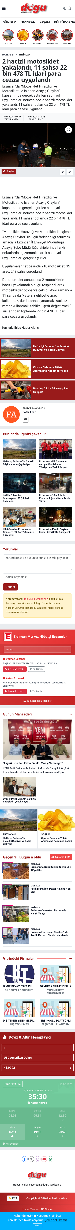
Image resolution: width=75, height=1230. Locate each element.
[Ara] (69, 8)
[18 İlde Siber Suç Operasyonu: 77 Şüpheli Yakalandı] (19, 483)
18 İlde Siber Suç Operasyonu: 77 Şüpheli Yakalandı (16, 498)
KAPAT (37, 1226)
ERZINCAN (27, 22)
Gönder (10, 587)
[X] (31, 1159)
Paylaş (10, 171)
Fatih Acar (29, 412)
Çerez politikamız (55, 1220)
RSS (14, 1198)
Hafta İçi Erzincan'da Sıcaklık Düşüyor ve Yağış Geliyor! (19, 463)
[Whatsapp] (50, 1159)
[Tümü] (70, 958)
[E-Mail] (25, 419)
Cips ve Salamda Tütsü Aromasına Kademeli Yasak (56, 840)
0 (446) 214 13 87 (16, 669)
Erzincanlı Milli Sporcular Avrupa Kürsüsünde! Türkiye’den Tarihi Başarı (53, 464)
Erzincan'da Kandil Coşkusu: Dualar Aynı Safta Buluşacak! (55, 531)
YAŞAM (45, 22)
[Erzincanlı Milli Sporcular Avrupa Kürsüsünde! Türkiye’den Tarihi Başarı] (55, 449)
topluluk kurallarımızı (36, 598)
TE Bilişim (46, 1209)
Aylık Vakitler (12, 1143)
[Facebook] (25, 1159)
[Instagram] (37, 1159)
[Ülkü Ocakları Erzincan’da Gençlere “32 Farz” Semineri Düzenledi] (19, 517)
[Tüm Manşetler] (70, 714)
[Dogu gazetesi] (34, 9)
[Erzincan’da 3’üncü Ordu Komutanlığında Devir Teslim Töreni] (55, 483)
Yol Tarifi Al (37, 669)
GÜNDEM (9, 22)
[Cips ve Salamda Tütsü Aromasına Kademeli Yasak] (56, 820)
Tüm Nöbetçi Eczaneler (39, 700)
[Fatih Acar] (11, 414)
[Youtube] (44, 1159)
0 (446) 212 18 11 (16, 691)
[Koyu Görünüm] (64, 8)
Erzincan (25, 54)
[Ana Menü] (4, 8)
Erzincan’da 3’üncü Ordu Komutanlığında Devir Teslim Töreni (55, 498)
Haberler (8, 54)
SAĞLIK (45, 834)
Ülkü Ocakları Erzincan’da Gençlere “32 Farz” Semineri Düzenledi (19, 532)
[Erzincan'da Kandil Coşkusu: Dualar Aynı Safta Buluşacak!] (55, 517)
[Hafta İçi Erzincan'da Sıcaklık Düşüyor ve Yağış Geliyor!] (19, 449)
